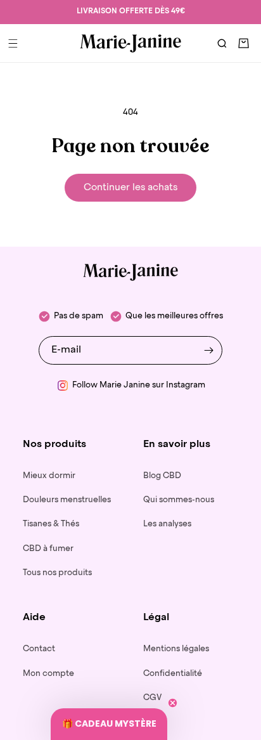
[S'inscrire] (208, 350)
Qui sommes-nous (178, 500)
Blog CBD (162, 476)
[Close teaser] (172, 703)
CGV (152, 698)
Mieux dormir (49, 476)
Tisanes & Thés (51, 524)
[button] (12, 43)
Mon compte (48, 674)
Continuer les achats (130, 187)
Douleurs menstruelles (67, 500)
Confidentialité (172, 674)
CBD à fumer (48, 549)
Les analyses (167, 524)
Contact (39, 649)
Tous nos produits (57, 573)
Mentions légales (176, 649)
